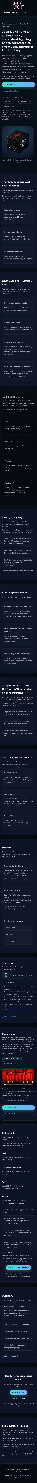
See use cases (10, 1016)
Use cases (22, 1475)
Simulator (9, 1063)
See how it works (11, 1113)
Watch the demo (19, 1399)
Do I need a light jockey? (15, 1307)
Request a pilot (11, 12)
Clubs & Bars (5, 975)
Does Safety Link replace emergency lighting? (14, 1346)
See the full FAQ (11, 1356)
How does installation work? (16, 1331)
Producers (31, 975)
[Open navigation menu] (33, 12)
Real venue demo (12, 1058)
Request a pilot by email (18, 1268)
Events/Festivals (18, 975)
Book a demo (9, 84)
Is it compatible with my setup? (17, 1324)
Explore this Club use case (18, 1009)
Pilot (16, 1477)
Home (15, 1475)
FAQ (20, 1477)
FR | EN (25, 12)
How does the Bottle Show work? (18, 1338)
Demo (29, 1475)
